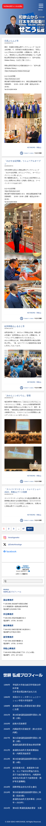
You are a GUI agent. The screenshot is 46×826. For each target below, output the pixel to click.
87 (24, 529)
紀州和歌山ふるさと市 (14, 326)
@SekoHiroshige (15, 544)
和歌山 (39, 147)
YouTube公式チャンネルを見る (12, 6)
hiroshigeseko (13, 537)
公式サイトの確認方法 (21, 574)
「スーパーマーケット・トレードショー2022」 (22, 502)
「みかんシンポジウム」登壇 (17, 395)
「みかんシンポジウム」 (30, 402)
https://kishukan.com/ (12, 79)
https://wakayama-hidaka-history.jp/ (17, 71)
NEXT (29, 529)
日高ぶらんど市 (11, 41)
